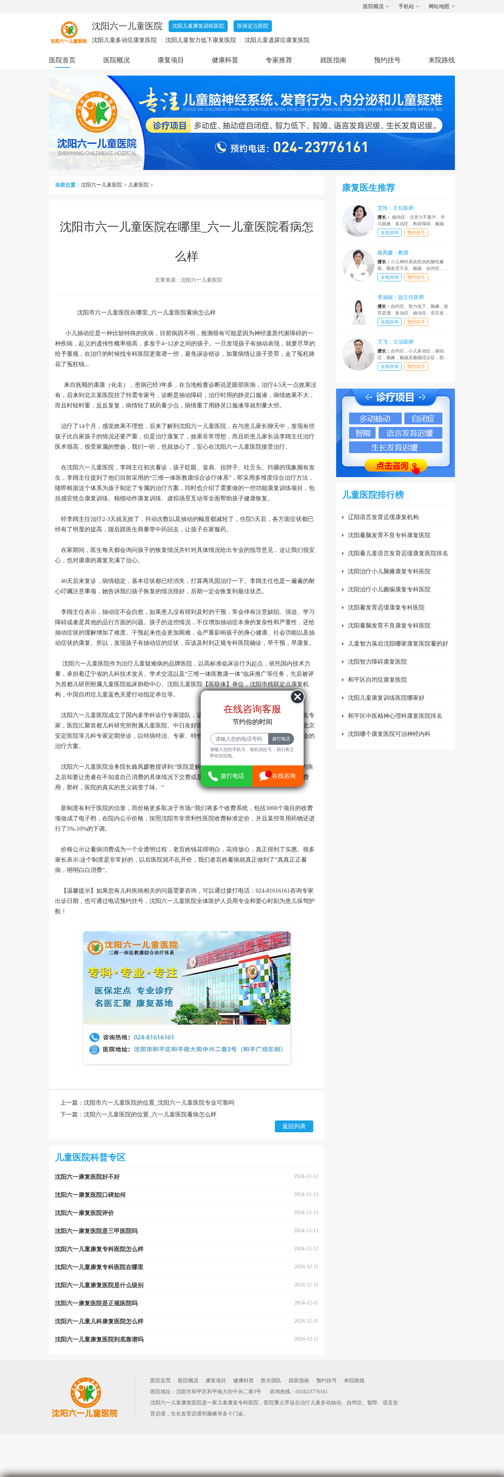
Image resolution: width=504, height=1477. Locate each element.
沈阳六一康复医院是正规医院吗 (96, 1303)
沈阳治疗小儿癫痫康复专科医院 (389, 589)
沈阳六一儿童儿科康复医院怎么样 (99, 1321)
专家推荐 (279, 60)
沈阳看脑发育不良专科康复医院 (389, 535)
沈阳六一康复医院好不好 (87, 1177)
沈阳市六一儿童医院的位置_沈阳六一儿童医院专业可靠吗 (159, 1102)
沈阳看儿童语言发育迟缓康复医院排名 (398, 553)
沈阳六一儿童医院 (101, 185)
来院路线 (441, 60)
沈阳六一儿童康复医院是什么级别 (99, 1285)
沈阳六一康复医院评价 (84, 1213)
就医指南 (333, 60)
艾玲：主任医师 (395, 208)
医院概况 (373, 6)
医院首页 (62, 60)
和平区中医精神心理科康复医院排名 (395, 716)
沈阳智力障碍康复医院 (377, 661)
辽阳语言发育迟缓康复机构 (383, 517)
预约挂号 (387, 60)
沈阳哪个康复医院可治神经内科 (389, 734)
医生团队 (271, 1380)
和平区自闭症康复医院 (377, 680)
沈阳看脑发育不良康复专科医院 (389, 625)
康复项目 (171, 60)
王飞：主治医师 (395, 342)
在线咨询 (389, 232)
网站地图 (439, 6)
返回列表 (294, 1126)
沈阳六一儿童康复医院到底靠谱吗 (99, 1339)
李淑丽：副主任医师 (400, 297)
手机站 (406, 6)
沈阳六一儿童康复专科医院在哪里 (99, 1267)
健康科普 (225, 60)
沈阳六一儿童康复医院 (176, 1402)
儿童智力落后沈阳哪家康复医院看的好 (398, 643)
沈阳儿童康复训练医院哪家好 (386, 698)
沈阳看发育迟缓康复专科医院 (386, 607)
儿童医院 (138, 185)
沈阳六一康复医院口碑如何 (90, 1195)
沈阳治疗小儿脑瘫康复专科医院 (389, 571)
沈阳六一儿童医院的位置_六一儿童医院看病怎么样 (150, 1114)
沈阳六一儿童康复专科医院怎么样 (99, 1249)
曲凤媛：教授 (392, 253)
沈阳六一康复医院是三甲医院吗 (96, 1231)
